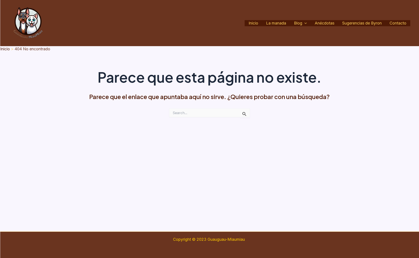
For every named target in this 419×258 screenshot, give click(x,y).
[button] (304, 23)
